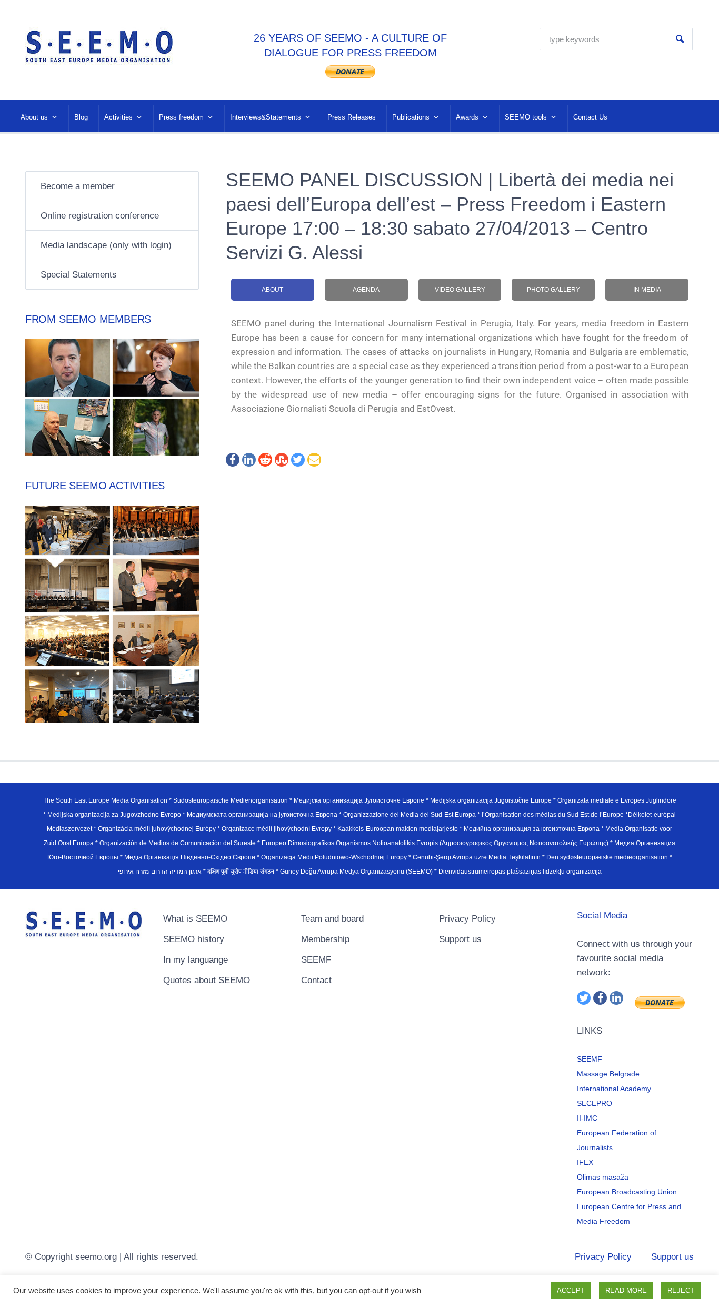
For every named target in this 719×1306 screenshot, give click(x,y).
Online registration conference (100, 216)
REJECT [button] (680, 1290)
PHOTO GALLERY (553, 289)
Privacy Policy (467, 919)
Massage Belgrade (608, 1074)
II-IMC (587, 1118)
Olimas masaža (602, 1177)
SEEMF (316, 960)
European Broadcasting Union (627, 1192)
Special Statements (79, 275)
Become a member (78, 186)
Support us (460, 939)
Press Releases (351, 117)
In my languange (195, 960)
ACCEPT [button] (571, 1290)
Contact (316, 980)
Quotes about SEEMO (206, 980)
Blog (81, 117)
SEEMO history (193, 939)
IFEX (585, 1162)
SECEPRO (594, 1103)
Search (680, 39)
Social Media (602, 916)
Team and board (332, 919)
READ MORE (626, 1290)
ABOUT (272, 289)
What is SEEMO (195, 919)
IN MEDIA (647, 289)
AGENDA (366, 289)
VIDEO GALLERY (460, 289)
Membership (325, 939)
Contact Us (590, 117)
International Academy (614, 1088)
